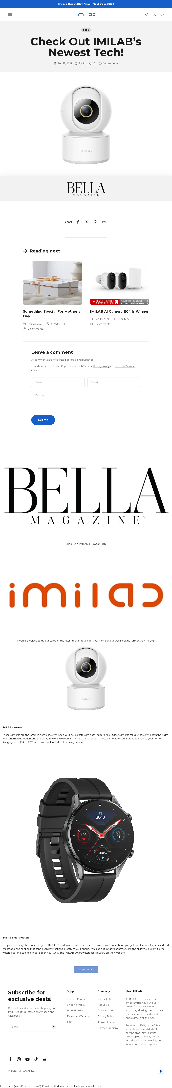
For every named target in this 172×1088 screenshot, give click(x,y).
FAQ (69, 1022)
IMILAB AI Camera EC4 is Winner (119, 311)
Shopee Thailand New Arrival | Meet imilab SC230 (86, 4)
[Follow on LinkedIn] (44, 1059)
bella (86, 30)
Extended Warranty (78, 1016)
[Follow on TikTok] (36, 1059)
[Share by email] (104, 222)
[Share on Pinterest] (95, 222)
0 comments (110, 63)
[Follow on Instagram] (19, 1059)
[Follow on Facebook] (10, 1059)
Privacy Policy (101, 366)
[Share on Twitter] (86, 222)
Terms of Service (125, 366)
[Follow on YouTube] (27, 1059)
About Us (103, 1004)
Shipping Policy (76, 1004)
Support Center (76, 999)
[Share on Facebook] (77, 222)
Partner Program (108, 1028)
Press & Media (106, 1010)
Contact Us (104, 999)
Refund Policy (75, 1010)
